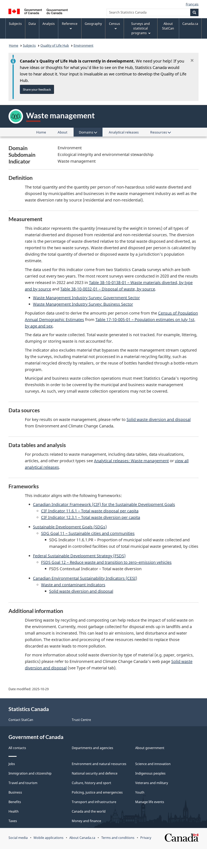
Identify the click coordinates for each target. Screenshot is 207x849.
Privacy (145, 837)
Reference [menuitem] (69, 23)
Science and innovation (153, 764)
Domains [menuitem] (86, 132)
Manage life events (149, 802)
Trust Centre (81, 720)
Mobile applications (48, 837)
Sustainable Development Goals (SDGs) (70, 527)
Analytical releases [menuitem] (124, 132)
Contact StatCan (20, 720)
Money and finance (86, 821)
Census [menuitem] (114, 23)
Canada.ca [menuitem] (190, 23)
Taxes (12, 821)
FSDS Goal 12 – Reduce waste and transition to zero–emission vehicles (106, 562)
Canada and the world (89, 811)
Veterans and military (151, 783)
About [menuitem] (65, 133)
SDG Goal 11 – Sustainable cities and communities (88, 533)
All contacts (17, 748)
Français (192, 4)
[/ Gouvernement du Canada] (38, 12)
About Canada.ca (82, 837)
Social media (18, 837)
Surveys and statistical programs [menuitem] (140, 28)
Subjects (29, 45)
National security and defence (94, 773)
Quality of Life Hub (54, 45)
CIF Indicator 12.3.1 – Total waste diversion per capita (90, 517)
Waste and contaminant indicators (73, 584)
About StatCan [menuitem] (168, 26)
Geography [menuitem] (93, 23)
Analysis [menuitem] (48, 23)
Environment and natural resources (99, 764)
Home (13, 45)
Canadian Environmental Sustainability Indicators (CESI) (85, 578)
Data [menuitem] (32, 23)
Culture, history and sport (91, 783)
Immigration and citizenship (30, 773)
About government (149, 748)
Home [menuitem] (43, 133)
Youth (139, 792)
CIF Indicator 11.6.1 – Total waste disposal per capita (89, 511)
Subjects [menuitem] (15, 23)
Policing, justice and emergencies (97, 792)
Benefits (14, 802)
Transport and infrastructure (94, 802)
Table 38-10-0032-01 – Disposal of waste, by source (107, 289)
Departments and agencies (92, 748)
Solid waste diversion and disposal (159, 419)
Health (13, 811)
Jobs (11, 764)
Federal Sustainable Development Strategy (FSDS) (79, 556)
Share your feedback (37, 89)
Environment (83, 45)
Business (15, 792)
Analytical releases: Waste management (131, 460)
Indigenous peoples (150, 773)
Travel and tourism (22, 783)
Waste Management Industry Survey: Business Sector (83, 304)
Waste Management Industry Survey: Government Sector (86, 297)
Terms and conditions (117, 837)
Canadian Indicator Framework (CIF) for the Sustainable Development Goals (104, 504)
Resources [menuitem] (159, 132)
